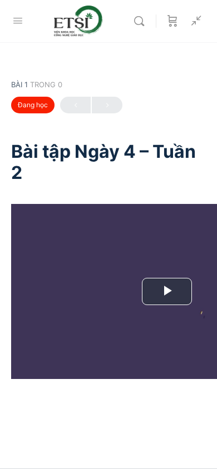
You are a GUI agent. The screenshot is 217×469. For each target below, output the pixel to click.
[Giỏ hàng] (172, 21)
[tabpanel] (108, 301)
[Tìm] (141, 21)
